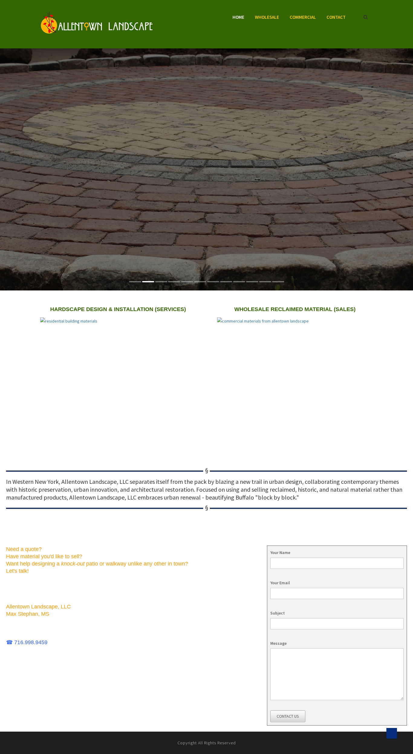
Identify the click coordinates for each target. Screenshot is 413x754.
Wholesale (267, 17)
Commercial (303, 17)
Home (238, 17)
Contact (336, 17)
